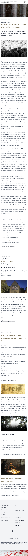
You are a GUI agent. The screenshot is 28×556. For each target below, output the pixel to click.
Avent (3, 331)
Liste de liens (18, 525)
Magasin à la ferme (6, 510)
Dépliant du (7, 380)
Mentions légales (12, 536)
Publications (18, 518)
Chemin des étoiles (19, 510)
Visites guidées (5, 505)
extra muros (4, 20)
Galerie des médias (19, 520)
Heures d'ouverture (6, 518)
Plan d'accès (4, 520)
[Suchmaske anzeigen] (22, 1)
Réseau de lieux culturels (21, 508)
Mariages (3, 507)
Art (9, 20)
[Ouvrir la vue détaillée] (14, 48)
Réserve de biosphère (20, 513)
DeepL (19, 542)
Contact (16, 538)
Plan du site (18, 523)
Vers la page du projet (9, 246)
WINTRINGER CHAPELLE (10, 1)
